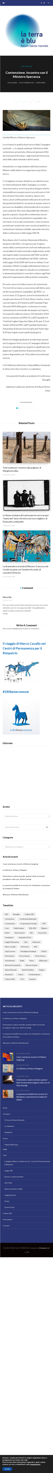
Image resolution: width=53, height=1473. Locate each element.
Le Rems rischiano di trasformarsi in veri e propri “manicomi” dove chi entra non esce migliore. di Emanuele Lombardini (26, 518)
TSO (22, 979)
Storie (6, 1201)
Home (5, 1108)
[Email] (37, 99)
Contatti (6, 1226)
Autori (5, 1138)
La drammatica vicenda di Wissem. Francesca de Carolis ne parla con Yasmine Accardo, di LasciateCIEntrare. (25, 569)
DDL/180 (32, 928)
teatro (20, 974)
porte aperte (24, 956)
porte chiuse (40, 956)
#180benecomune (16, 692)
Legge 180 (8, 1171)
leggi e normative (12, 942)
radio (22, 961)
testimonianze (34, 974)
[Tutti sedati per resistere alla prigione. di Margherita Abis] (26, 447)
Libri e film (8, 1183)
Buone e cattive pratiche (13, 1177)
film (31, 933)
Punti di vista (9, 1207)
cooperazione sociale (28, 924)
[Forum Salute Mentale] (26, 30)
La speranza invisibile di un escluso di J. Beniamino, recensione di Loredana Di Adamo (32, 1097)
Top (27, 1252)
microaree (25, 947)
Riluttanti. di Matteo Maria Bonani (15, 895)
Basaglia (16, 914)
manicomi (36, 942)
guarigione (9, 937)
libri (25, 942)
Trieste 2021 (10, 979)
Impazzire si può (25, 937)
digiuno (44, 928)
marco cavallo (10, 947)
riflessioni (43, 961)
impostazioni (35, 1464)
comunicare (9, 919)
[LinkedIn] (33, 408)
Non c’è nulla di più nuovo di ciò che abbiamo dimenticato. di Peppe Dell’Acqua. (26, 787)
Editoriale (26, 780)
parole (43, 951)
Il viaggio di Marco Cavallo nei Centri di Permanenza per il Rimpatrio (24, 648)
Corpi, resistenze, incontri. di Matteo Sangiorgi (20, 864)
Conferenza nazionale (27, 919)
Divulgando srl (44, 1248)
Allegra (13, 82)
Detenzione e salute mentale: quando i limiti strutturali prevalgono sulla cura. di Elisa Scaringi (33, 1082)
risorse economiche (12, 965)
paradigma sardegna (28, 951)
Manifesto (8, 1132)
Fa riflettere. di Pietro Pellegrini (15, 870)
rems (32, 961)
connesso (16, 628)
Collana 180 (7, 1213)
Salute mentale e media (13, 1189)
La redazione (9, 1126)
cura (7, 928)
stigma (41, 970)
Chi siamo (6, 1114)
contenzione (26, 402)
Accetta (7, 1469)
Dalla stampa (19, 928)
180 (6, 914)
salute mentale (11, 970)
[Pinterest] (30, 99)
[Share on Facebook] (15, 99)
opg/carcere (10, 951)
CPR (43, 924)
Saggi (5, 1149)
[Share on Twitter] (23, 99)
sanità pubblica (28, 970)
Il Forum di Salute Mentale (14, 1120)
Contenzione (26, 66)
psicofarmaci (10, 961)
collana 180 (29, 914)
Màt (35, 947)
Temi (5, 1155)
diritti (7, 933)
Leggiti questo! (10, 1195)
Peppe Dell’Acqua (11, 1144)
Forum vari (42, 933)
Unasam (32, 979)
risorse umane (31, 965)
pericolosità (9, 956)
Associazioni (7, 1219)
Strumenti (9, 974)
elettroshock (20, 933)
